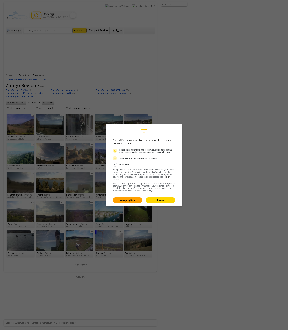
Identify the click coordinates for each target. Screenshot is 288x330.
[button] (144, 165)
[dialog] (144, 165)
